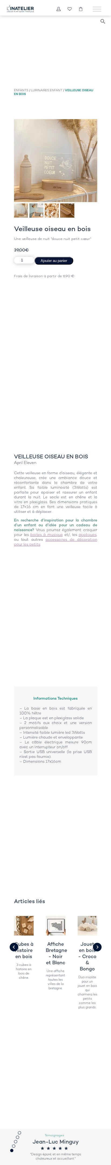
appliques (87, 534)
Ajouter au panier (54, 261)
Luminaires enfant (46, 90)
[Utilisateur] (58, 9)
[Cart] (81, 9)
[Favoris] (69, 9)
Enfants (21, 90)
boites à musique (46, 534)
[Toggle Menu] (97, 9)
